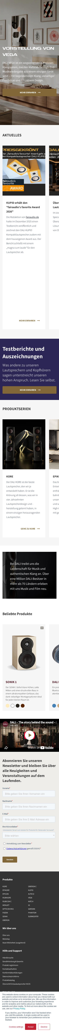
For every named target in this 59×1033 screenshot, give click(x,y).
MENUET (6, 905)
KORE (5, 886)
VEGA (30, 897)
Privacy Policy (19, 1008)
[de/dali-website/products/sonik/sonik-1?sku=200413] (18, 706)
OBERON (6, 920)
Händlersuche (8, 957)
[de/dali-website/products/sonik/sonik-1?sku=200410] (12, 706)
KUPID (30, 890)
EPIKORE (6, 890)
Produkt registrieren (10, 965)
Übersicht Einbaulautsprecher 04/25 (16, 984)
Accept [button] (31, 1026)
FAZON (5, 912)
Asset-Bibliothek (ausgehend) (14, 942)
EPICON (6, 894)
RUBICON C (7, 901)
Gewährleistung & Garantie (13, 961)
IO (29, 905)
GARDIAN (31, 909)
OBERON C (32, 886)
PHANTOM (32, 912)
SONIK (5, 916)
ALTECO (31, 894)
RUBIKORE (7, 897)
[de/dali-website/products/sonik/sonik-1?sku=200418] (23, 706)
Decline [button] (44, 1026)
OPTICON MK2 (8, 909)
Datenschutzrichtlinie (11, 976)
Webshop (6, 939)
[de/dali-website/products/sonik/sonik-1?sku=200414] (7, 706)
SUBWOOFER (33, 916)
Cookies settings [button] (16, 1026)
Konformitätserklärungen (12, 972)
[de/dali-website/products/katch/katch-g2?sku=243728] (54, 706)
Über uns (6, 935)
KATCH (30, 901)
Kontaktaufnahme (10, 969)
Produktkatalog (9, 980)
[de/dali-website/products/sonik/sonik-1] (24, 651)
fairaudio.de (32, 217)
